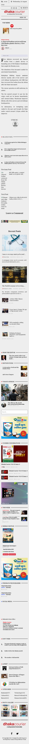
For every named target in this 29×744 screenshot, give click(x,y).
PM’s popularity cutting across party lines (16, 323)
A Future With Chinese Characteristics (16, 299)
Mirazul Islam (6, 257)
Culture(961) (5, 695)
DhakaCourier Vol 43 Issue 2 (18, 476)
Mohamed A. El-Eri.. (7, 288)
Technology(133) (20, 693)
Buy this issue (12, 554)
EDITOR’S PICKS (7, 363)
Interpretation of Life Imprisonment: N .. (16, 667)
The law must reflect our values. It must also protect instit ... (18, 357)
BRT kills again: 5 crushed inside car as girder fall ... (16, 173)
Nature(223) (5, 698)
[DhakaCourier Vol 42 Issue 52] (23, 715)
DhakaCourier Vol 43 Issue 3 (18, 471)
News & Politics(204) (21, 695)
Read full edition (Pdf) (8, 549)
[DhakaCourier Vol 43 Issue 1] (14, 715)
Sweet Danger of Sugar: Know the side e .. (17, 675)
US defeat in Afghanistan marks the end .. (17, 683)
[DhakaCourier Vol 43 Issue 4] (14, 709)
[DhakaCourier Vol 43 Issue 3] (23, 709)
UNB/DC (7, 47)
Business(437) (5, 693)
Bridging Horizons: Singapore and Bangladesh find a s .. (17, 334)
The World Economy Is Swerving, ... (13, 286)
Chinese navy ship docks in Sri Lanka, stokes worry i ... (18, 198)
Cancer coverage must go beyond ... (14, 254)
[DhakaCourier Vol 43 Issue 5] (5, 709)
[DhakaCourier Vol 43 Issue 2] (5, 715)
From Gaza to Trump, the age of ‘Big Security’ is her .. (18, 310)
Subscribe (5, 554)
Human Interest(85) (21, 698)
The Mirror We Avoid (15, 403)
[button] (23, 17)
